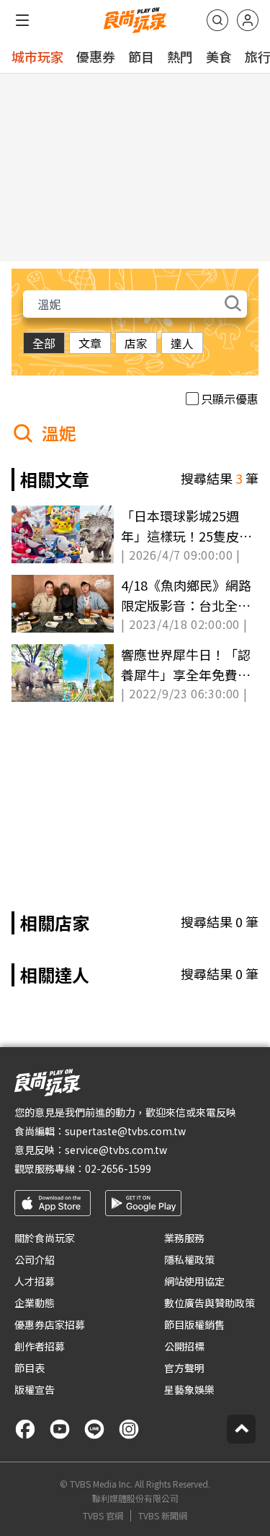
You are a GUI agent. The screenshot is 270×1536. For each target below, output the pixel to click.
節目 (141, 56)
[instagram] (129, 1429)
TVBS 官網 (103, 1516)
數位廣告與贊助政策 (209, 1303)
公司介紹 (34, 1259)
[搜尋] (217, 20)
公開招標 (184, 1346)
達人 (182, 343)
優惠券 (95, 56)
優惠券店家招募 (49, 1324)
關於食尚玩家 (44, 1238)
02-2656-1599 (118, 1168)
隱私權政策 (189, 1259)
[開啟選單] (22, 20)
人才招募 (34, 1281)
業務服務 (184, 1238)
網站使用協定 (194, 1281)
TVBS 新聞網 (162, 1516)
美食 (219, 56)
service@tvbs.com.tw (116, 1149)
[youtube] (60, 1429)
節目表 (29, 1368)
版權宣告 (34, 1389)
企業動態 (34, 1303)
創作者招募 (39, 1346)
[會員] (247, 20)
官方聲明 (184, 1368)
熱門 (180, 56)
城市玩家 (37, 56)
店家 (136, 343)
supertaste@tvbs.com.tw (125, 1131)
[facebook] (25, 1429)
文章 (90, 343)
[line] (94, 1429)
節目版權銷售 (194, 1324)
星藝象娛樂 (189, 1389)
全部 (43, 343)
